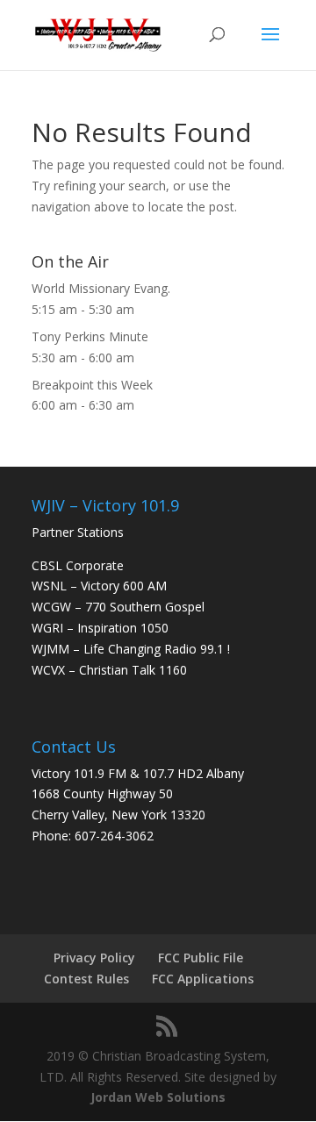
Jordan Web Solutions (158, 1097)
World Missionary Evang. (101, 288)
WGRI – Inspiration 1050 (100, 627)
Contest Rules (86, 978)
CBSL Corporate (78, 565)
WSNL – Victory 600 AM (99, 585)
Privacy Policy (94, 957)
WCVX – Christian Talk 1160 (109, 669)
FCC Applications (203, 978)
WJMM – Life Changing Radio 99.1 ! (131, 648)
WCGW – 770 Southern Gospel (118, 606)
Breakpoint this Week (92, 384)
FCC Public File (200, 957)
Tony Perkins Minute (90, 336)
